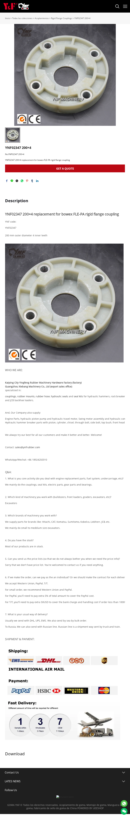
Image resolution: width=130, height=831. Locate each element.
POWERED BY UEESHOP (90, 808)
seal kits (78, 396)
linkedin (37, 180)
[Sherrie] (124, 803)
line (12, 180)
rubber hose (43, 396)
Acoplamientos (42, 18)
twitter (17, 180)
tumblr (32, 180)
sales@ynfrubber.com (27, 447)
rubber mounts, (26, 396)
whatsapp (22, 180)
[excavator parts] (65, 796)
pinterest (27, 180)
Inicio (7, 18)
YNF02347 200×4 (82, 18)
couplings (10, 396)
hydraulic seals (59, 396)
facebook (6, 180)
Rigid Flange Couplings (61, 18)
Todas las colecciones (22, 18)
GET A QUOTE (65, 168)
